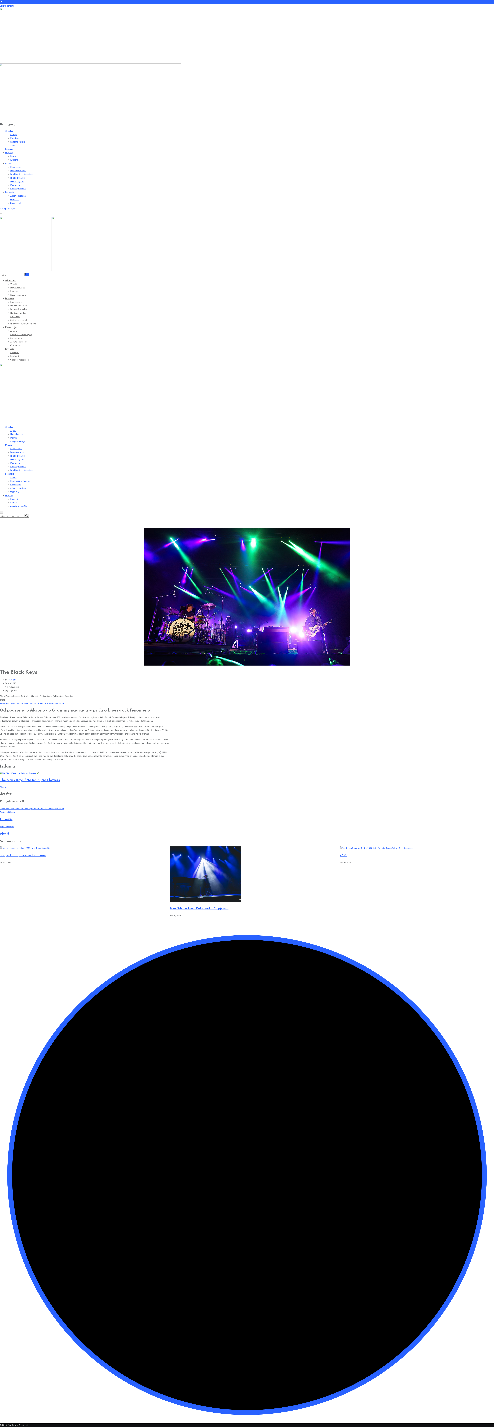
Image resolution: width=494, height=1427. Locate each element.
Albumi (13, 331)
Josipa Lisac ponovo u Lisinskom (23, 855)
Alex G (4, 833)
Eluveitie (6, 819)
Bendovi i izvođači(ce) (21, 335)
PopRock (12, 680)
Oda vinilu (14, 199)
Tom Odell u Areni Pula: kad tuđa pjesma (199, 908)
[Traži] (1, 421)
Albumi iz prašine (18, 196)
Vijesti (13, 145)
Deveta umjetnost (18, 170)
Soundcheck (15, 203)
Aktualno (9, 131)
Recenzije (9, 192)
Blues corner (16, 167)
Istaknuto (9, 149)
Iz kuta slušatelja (17, 178)
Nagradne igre (17, 288)
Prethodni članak (7, 812)
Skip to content (7, 6)
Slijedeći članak (7, 826)
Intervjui (13, 134)
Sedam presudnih (18, 188)
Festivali (14, 156)
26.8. (343, 855)
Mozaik (8, 163)
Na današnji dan (17, 181)
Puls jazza (15, 185)
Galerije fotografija (19, 360)
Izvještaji (9, 152)
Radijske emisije (17, 142)
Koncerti (14, 160)
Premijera (14, 138)
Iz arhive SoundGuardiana (21, 174)
